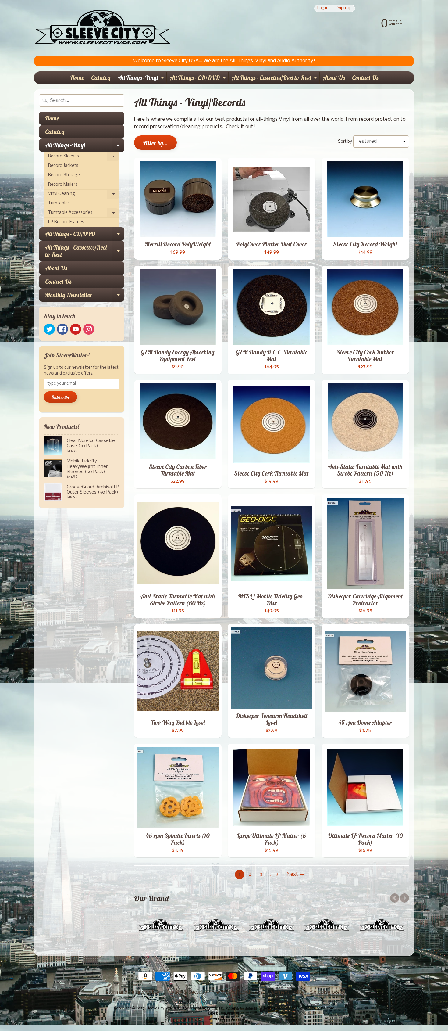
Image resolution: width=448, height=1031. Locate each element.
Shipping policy (328, 992)
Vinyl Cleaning (83, 195)
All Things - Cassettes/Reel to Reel (275, 79)
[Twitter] (49, 329)
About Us (334, 77)
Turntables (59, 203)
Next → (295, 874)
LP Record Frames (66, 222)
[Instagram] (88, 329)
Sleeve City (155, 1008)
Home (77, 77)
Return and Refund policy (131, 992)
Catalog (101, 77)
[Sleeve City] (102, 28)
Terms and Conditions (238, 992)
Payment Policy (286, 992)
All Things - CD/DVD (198, 79)
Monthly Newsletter (84, 296)
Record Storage (64, 175)
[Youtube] (75, 329)
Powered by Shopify (224, 1019)
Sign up (344, 8)
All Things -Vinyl (141, 79)
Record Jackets (63, 165)
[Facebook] (62, 329)
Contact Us (365, 77)
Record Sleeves (83, 157)
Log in (323, 8)
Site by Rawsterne (224, 1013)
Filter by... (155, 143)
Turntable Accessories (83, 214)
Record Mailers (62, 184)
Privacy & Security (186, 992)
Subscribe (60, 397)
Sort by (345, 141)
